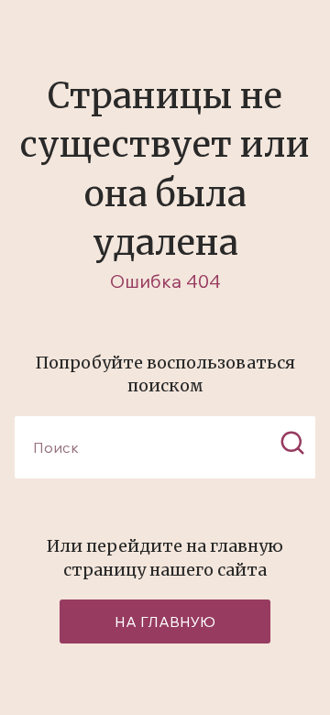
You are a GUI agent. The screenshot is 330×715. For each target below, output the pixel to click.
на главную (165, 621)
